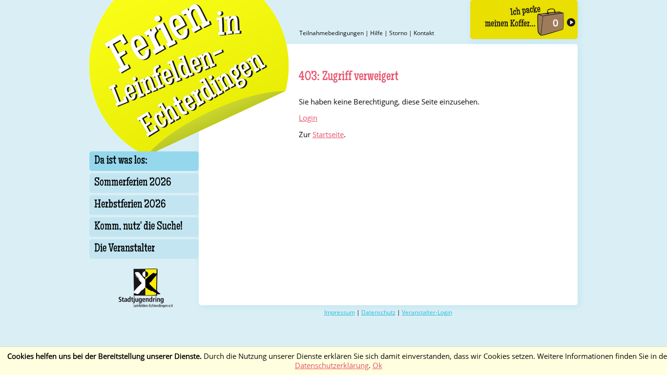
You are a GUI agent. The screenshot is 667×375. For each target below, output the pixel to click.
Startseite (328, 134)
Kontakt (424, 33)
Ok (377, 365)
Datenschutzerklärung (332, 365)
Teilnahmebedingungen (331, 33)
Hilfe (376, 33)
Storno (398, 33)
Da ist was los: (120, 161)
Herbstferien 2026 (130, 205)
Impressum (339, 312)
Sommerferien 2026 (132, 183)
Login (308, 118)
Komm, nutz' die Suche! (138, 227)
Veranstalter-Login (427, 312)
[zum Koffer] (524, 19)
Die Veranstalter (124, 249)
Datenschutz (378, 312)
